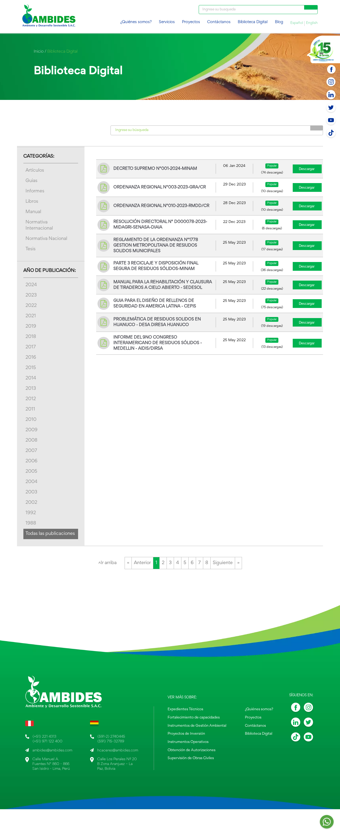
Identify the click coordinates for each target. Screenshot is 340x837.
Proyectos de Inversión (186, 733)
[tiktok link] (295, 738)
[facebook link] (295, 708)
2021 (31, 316)
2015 (31, 368)
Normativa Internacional (39, 225)
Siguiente (223, 563)
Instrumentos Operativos (188, 742)
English (312, 23)
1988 (31, 523)
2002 (31, 503)
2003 (31, 492)
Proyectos (191, 22)
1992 (31, 513)
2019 (31, 326)
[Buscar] (311, 7)
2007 (31, 451)
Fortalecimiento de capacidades (194, 717)
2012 (31, 399)
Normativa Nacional (46, 239)
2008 (31, 440)
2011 (30, 409)
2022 (31, 306)
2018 (31, 337)
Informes (35, 191)
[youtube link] (308, 738)
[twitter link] (308, 723)
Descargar (306, 169)
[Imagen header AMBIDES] (48, 16)
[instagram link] (308, 708)
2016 (31, 358)
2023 (31, 295)
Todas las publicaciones (50, 534)
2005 (31, 472)
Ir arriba (107, 563)
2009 (31, 430)
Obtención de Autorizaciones (191, 750)
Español (296, 23)
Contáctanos (219, 22)
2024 (31, 285)
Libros (32, 202)
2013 (31, 389)
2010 (31, 420)
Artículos (35, 170)
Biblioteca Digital (252, 22)
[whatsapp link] (326, 823)
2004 (31, 482)
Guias (31, 181)
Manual (33, 212)
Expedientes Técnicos (185, 709)
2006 (31, 461)
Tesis (31, 249)
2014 (31, 378)
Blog (279, 22)
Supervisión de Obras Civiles (191, 758)
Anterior (142, 563)
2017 (31, 347)
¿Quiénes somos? (136, 22)
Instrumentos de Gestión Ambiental (197, 726)
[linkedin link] (295, 723)
